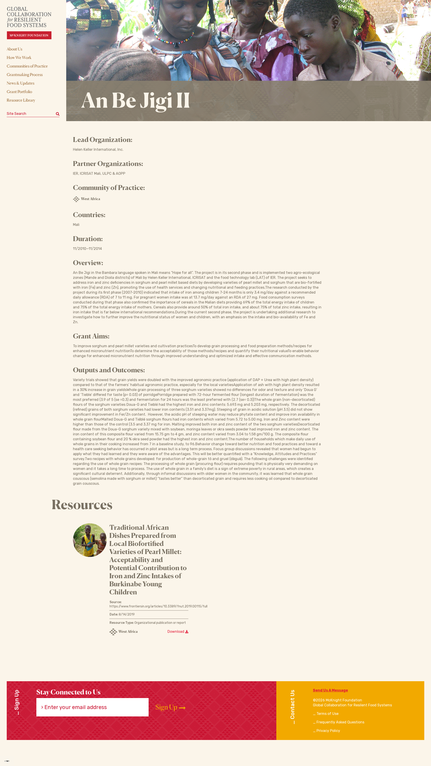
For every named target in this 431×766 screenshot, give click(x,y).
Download (176, 631)
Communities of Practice (27, 65)
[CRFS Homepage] (33, 23)
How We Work (19, 57)
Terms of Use (328, 713)
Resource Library (21, 100)
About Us (14, 48)
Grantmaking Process (25, 74)
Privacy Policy (328, 731)
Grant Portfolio (19, 91)
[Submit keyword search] (57, 114)
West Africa (90, 198)
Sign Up (166, 707)
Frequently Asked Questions (340, 722)
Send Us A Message (330, 690)
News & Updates (20, 83)
